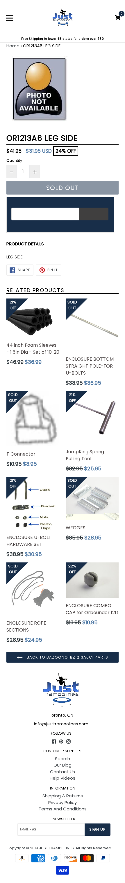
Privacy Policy (62, 802)
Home (12, 46)
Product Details (25, 244)
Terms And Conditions (63, 809)
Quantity (14, 160)
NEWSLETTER (64, 819)
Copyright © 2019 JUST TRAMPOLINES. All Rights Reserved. (59, 848)
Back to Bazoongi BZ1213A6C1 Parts (67, 657)
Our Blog (62, 765)
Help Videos (62, 778)
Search (62, 759)
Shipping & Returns (62, 796)
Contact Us (62, 772)
